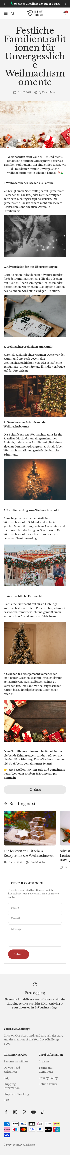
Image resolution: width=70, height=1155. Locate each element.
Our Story (21, 1035)
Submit (18, 954)
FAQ (6, 1078)
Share (37, 789)
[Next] (65, 4)
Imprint (44, 1061)
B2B (6, 1100)
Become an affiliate (16, 1061)
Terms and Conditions (46, 1069)
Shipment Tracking (16, 1094)
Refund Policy (48, 1084)
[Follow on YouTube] (33, 1112)
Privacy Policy (27, 893)
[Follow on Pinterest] (24, 1112)
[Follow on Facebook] (6, 1112)
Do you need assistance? (12, 1069)
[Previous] (4, 4)
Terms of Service (49, 893)
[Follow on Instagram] (15, 1112)
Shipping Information (12, 1086)
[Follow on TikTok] (42, 1112)
